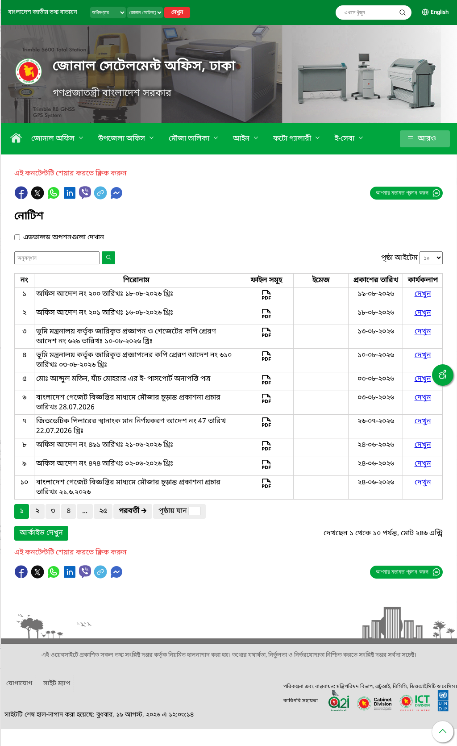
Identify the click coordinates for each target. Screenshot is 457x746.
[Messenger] (116, 197)
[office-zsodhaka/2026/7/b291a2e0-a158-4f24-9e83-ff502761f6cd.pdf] (266, 360)
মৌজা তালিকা (190, 139)
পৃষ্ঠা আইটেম (399, 258)
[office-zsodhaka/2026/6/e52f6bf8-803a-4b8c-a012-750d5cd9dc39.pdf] (266, 426)
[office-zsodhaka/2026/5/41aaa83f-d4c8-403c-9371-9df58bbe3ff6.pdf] (266, 450)
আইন (242, 139)
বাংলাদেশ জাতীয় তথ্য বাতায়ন (42, 12)
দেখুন (177, 12)
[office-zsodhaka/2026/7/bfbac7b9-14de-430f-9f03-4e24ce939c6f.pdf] (266, 318)
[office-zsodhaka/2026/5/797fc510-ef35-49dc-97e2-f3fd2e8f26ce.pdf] (266, 469)
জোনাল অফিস (53, 139)
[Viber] (85, 192)
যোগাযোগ (19, 683)
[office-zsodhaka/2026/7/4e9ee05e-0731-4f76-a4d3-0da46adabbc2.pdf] (266, 299)
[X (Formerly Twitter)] (38, 197)
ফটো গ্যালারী (293, 139)
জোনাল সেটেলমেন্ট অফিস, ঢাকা (144, 66)
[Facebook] (22, 197)
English (440, 12)
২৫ (103, 511)
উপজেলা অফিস (122, 139)
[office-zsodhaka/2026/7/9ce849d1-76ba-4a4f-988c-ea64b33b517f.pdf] (266, 403)
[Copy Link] (101, 197)
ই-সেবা (345, 139)
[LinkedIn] (70, 197)
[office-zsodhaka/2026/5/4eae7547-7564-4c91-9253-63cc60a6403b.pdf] (266, 487)
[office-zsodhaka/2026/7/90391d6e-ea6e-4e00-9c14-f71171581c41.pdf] (266, 337)
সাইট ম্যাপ (56, 683)
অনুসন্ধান (402, 12)
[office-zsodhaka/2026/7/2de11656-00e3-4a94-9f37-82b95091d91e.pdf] (266, 384)
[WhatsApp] (54, 197)
